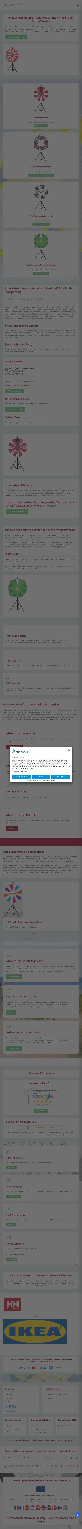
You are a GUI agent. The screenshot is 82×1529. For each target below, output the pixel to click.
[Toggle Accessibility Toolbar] (77, 1514)
